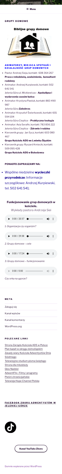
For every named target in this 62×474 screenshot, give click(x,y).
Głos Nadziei (12, 368)
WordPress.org (13, 326)
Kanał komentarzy (15, 320)
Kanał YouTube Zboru (31, 448)
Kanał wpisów (12, 313)
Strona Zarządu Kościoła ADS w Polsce (26, 345)
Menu (33, 9)
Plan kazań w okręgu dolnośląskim (24, 349)
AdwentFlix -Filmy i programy (21, 372)
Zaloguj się (11, 306)
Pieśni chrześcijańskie (17, 376)
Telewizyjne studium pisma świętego (25, 360)
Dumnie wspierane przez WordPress (23, 466)
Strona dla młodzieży (16, 364)
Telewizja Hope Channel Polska (22, 380)
